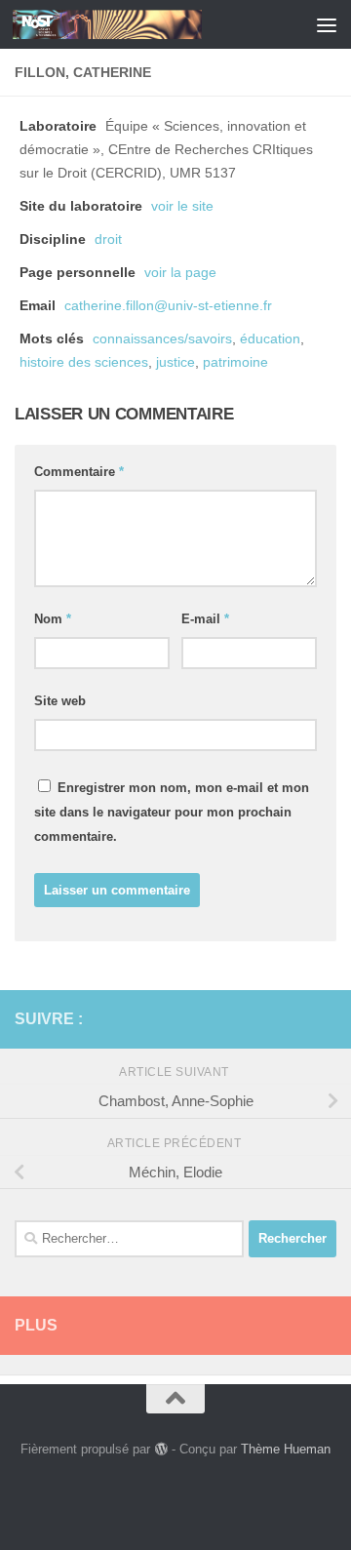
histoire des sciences (84, 362)
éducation (270, 339)
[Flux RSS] (293, 1018)
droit (108, 239)
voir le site (182, 206)
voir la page (180, 272)
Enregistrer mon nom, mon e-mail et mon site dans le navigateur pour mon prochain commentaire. (171, 812)
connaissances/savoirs (162, 339)
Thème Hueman (286, 1449)
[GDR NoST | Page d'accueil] (139, 24)
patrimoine (235, 362)
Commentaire (79, 471)
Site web (60, 701)
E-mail (205, 619)
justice (175, 362)
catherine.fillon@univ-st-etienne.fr (168, 305)
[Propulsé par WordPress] (160, 1449)
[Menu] (326, 24)
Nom (52, 619)
